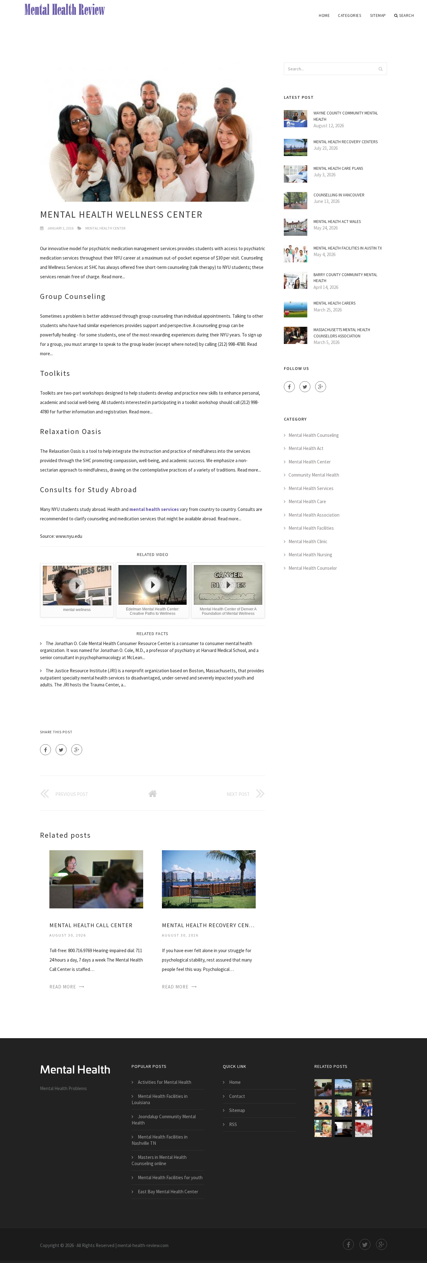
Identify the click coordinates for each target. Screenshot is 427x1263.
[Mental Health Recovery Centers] (209, 879)
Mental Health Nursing (310, 555)
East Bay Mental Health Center (168, 1192)
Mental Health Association (314, 515)
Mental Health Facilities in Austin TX (348, 248)
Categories (349, 15)
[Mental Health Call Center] (96, 879)
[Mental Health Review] (70, 10)
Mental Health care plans (338, 168)
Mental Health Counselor (313, 568)
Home (324, 15)
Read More (62, 987)
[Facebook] (45, 749)
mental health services (154, 509)
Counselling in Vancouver (339, 195)
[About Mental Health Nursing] (343, 1128)
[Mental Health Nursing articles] (343, 1108)
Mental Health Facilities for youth (170, 1177)
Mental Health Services (311, 488)
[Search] (380, 69)
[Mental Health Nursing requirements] (323, 1128)
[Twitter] (61, 749)
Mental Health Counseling (314, 435)
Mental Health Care (307, 501)
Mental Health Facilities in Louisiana (160, 1099)
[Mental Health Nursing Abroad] (363, 1108)
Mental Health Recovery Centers (209, 925)
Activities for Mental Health (164, 1082)
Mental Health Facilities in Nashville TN (160, 1140)
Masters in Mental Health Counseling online (159, 1160)
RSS (233, 1124)
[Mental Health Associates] (363, 1087)
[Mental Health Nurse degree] (323, 1108)
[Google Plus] (76, 749)
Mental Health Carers (334, 303)
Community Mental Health (314, 475)
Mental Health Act (306, 448)
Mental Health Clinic (308, 541)
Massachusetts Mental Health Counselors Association (342, 333)
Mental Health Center (105, 228)
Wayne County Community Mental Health (346, 116)
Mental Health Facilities (311, 528)
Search (406, 15)
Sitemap (378, 15)
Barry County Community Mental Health (345, 278)
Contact (237, 1096)
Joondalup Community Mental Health (164, 1120)
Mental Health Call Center (91, 925)
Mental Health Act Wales (337, 221)
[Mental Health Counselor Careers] (363, 1128)
